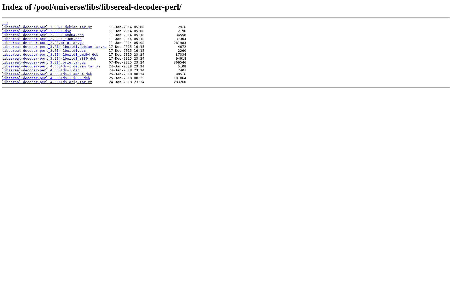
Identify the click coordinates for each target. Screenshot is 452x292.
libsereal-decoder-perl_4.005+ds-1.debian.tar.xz (51, 66)
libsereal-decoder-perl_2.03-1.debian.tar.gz (47, 27)
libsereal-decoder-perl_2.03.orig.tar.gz (43, 43)
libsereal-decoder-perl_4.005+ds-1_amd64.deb (47, 74)
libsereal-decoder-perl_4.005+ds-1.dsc (41, 70)
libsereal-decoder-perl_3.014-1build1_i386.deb (49, 58)
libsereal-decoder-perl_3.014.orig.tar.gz (44, 62)
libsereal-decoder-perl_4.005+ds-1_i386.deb (46, 78)
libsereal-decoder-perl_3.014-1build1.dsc (44, 51)
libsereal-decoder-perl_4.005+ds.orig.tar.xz (47, 82)
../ (5, 23)
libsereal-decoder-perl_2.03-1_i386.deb (42, 39)
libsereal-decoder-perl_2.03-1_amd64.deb (43, 35)
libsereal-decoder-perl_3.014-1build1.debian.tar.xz (54, 47)
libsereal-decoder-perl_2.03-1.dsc (36, 31)
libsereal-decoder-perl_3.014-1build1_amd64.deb (50, 54)
